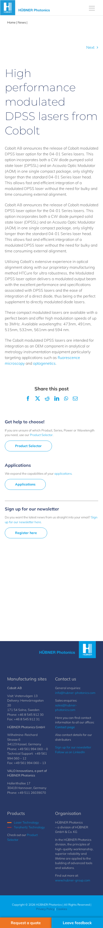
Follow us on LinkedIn (70, 752)
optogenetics (44, 363)
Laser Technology (26, 822)
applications (63, 473)
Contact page (65, 727)
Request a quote (26, 922)
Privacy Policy (45, 909)
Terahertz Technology (29, 827)
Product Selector (41, 435)
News (22, 22)
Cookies (62, 909)
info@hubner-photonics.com (75, 693)
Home (11, 22)
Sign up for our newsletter (73, 747)
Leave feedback (77, 922)
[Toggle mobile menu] (92, 8)
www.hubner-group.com (72, 880)
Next (90, 47)
